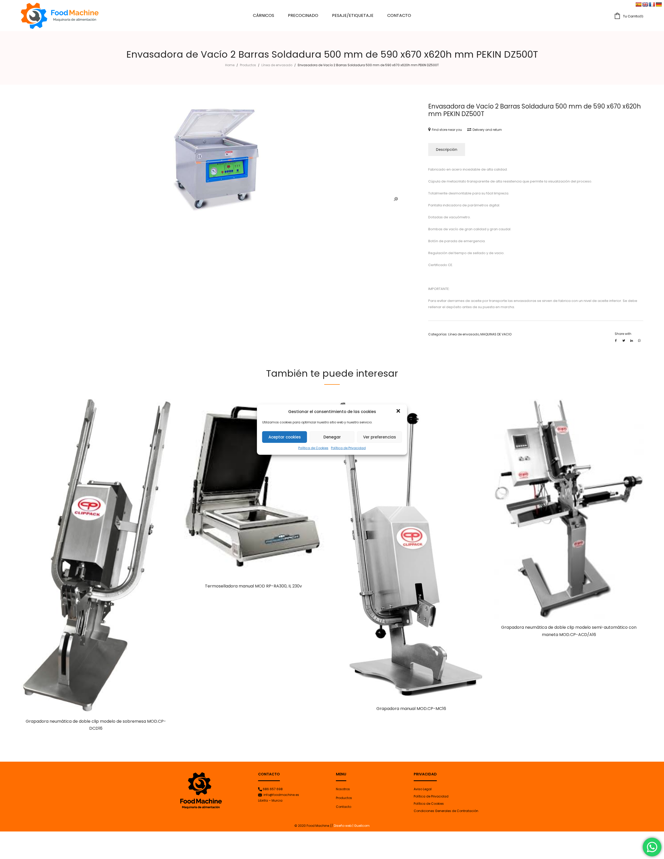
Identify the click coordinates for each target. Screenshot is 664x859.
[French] (652, 4)
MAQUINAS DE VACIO (495, 334)
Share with (623, 334)
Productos (248, 65)
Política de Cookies (313, 448)
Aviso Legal (423, 789)
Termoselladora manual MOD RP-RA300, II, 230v (253, 586)
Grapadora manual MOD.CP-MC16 (411, 709)
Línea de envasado (276, 65)
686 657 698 (273, 789)
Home (229, 65)
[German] (659, 4)
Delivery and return (487, 129)
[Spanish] (638, 4)
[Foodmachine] (60, 15)
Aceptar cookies (284, 437)
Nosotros (343, 789)
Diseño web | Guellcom (351, 825)
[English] (645, 4)
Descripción (446, 149)
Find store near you (447, 129)
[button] (399, 411)
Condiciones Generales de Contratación (446, 811)
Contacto (343, 806)
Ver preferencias (379, 437)
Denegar (332, 437)
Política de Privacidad (348, 448)
